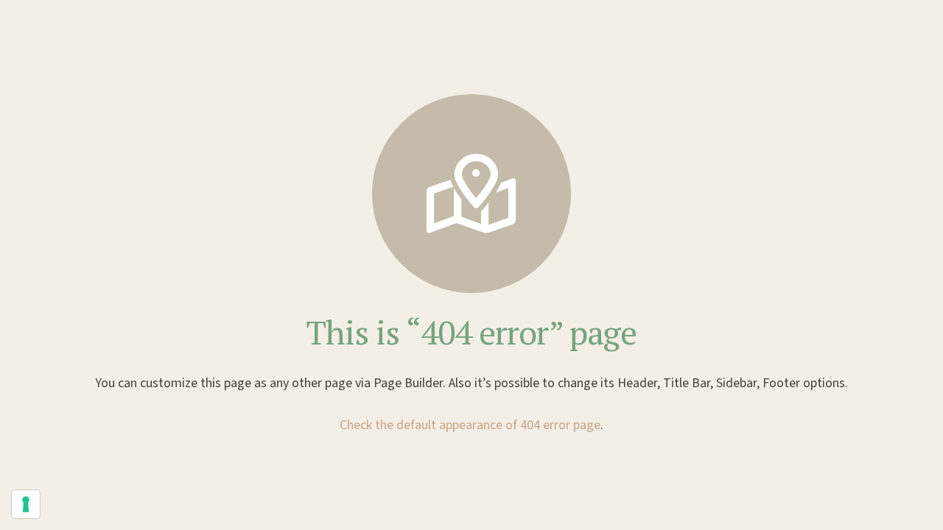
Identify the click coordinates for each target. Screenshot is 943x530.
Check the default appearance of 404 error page (470, 425)
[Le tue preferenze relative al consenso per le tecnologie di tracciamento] (26, 504)
